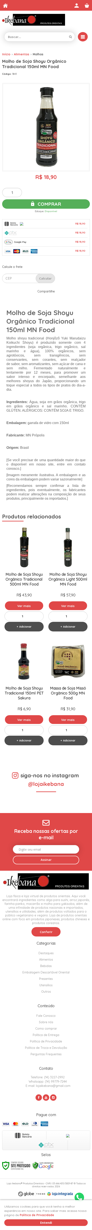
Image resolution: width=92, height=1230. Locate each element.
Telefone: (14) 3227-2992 (47, 1077)
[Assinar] (46, 860)
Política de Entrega (46, 1035)
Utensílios (46, 985)
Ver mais (24, 606)
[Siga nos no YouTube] (46, 1097)
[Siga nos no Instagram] (53, 1097)
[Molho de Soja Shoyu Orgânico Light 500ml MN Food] (68, 580)
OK (45, 278)
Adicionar (25, 626)
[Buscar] (70, 36)
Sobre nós (46, 1022)
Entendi (46, 1223)
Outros (46, 992)
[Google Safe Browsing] (43, 1165)
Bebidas (46, 966)
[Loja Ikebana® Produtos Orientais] (33, 20)
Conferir (46, 932)
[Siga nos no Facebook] (39, 1097)
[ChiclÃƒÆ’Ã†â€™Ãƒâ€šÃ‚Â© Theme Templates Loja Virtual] (31, 1194)
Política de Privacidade (46, 1041)
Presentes (46, 979)
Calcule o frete (12, 267)
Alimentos (21, 54)
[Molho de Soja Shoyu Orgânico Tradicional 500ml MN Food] (24, 580)
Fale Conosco (46, 1016)
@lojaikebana (46, 784)
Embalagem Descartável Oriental (46, 972)
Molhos (38, 54)
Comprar (48, 204)
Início (6, 54)
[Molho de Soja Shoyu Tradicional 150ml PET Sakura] (24, 694)
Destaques (46, 953)
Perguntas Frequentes (46, 1054)
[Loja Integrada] (60, 1194)
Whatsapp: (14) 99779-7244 (47, 1081)
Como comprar (46, 1028)
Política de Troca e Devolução (46, 1048)
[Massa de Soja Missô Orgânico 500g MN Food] (68, 694)
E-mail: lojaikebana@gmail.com (47, 1086)
